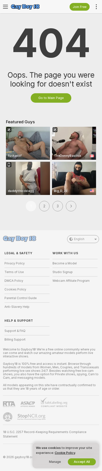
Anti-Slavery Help (16, 307)
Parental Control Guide (20, 298)
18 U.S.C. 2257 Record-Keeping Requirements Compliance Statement (44, 434)
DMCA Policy (13, 281)
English (79, 239)
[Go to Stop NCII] (32, 417)
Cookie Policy (65, 453)
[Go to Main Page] (31, 6)
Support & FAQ (15, 331)
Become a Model (64, 263)
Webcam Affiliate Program (71, 281)
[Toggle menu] (5, 6)
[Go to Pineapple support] (8, 417)
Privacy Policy (14, 263)
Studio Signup (62, 272)
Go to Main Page (51, 98)
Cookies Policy (15, 289)
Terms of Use (14, 272)
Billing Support (15, 339)
